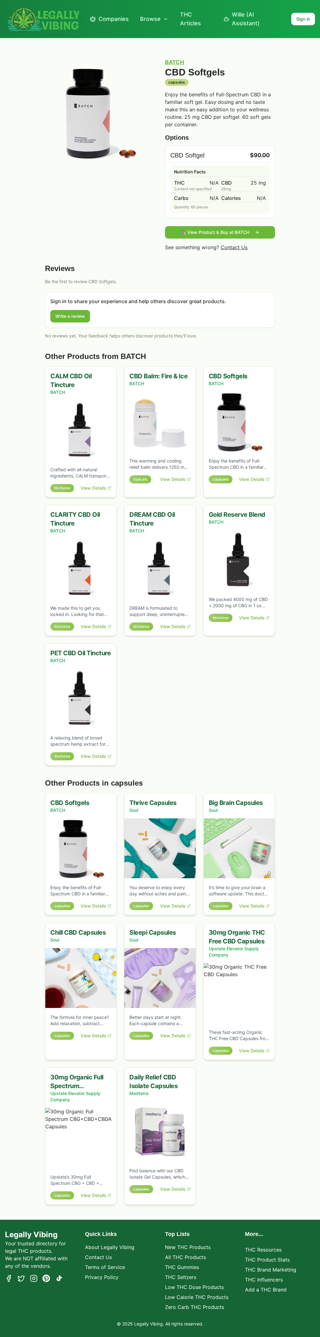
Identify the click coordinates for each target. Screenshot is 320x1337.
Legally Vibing (31, 1234)
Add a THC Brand (266, 1289)
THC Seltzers (180, 1277)
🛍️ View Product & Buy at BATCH (215, 232)
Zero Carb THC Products (194, 1307)
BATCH (174, 62)
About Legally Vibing (109, 1247)
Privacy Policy (101, 1277)
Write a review (70, 316)
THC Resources (263, 1250)
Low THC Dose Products (194, 1287)
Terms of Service (105, 1267)
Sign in (303, 19)
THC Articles (190, 19)
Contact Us (234, 247)
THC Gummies (182, 1267)
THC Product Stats (267, 1260)
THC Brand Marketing (270, 1270)
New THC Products (188, 1247)
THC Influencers (264, 1279)
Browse (150, 19)
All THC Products (185, 1257)
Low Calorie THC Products (196, 1297)
